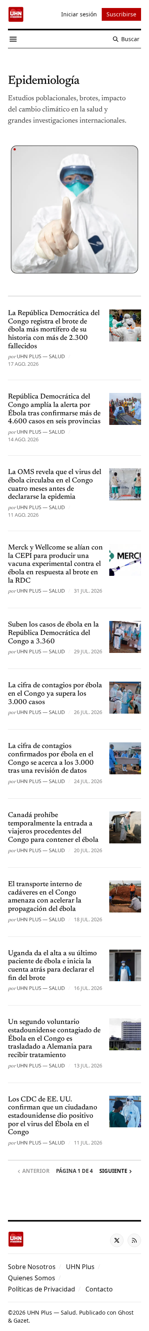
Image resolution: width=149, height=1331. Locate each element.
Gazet (21, 1320)
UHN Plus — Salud (41, 356)
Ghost (126, 1312)
